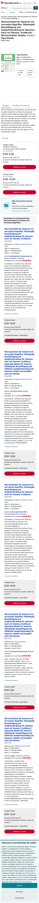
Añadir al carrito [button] (19, 167)
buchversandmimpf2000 (18, 512)
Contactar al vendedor (11, 313)
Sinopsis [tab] (6, 105)
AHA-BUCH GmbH (16, 391)
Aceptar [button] (19, 885)
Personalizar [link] (19, 898)
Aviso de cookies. (23, 877)
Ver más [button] (5, 138)
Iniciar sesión (27, 3)
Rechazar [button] (19, 892)
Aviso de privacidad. (25, 882)
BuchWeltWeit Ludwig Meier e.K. (21, 256)
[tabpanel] (18, 124)
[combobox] (22, 8)
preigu (12, 756)
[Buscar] (35, 8)
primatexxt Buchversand (18, 651)
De (20, 72)
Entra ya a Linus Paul (19, 211)
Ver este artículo (8, 151)
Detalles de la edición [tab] (21, 105)
